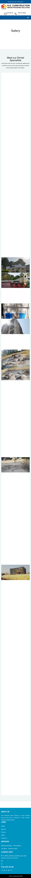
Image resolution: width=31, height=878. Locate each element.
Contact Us (4, 838)
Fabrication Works (13, 848)
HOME (3, 826)
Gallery (18, 34)
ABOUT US (5, 812)
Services (3, 832)
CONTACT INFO (7, 852)
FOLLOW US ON (7, 867)
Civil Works (4, 848)
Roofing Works (17, 845)
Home (13, 34)
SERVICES (5, 841)
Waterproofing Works (6, 845)
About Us (3, 829)
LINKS (3, 822)
